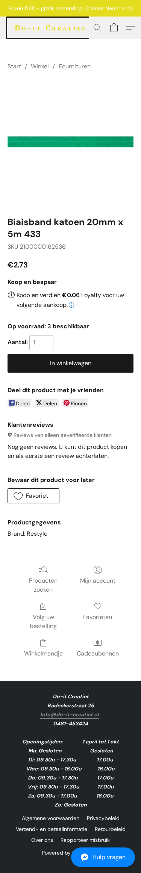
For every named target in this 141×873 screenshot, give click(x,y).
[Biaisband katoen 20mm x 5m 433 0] (70, 142)
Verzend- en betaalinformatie (51, 829)
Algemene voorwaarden (50, 818)
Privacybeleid (103, 818)
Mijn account (97, 581)
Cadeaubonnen (98, 653)
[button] (70, 857)
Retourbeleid (110, 829)
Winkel (40, 66)
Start (14, 66)
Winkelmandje (43, 653)
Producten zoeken (43, 585)
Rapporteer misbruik (85, 840)
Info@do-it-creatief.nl (69, 714)
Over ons (42, 840)
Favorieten (97, 617)
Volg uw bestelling (43, 621)
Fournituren (75, 66)
